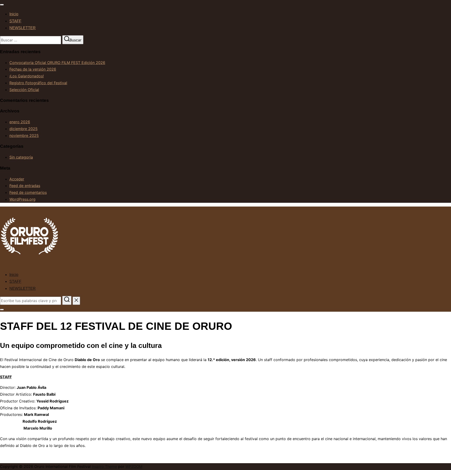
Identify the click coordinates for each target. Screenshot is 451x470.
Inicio (13, 14)
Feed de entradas (24, 185)
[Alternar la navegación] (2, 4)
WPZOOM (133, 466)
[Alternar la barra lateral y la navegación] (2, 309)
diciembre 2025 (23, 128)
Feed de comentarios (28, 192)
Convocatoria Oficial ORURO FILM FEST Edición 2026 (57, 62)
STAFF (15, 21)
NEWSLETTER (22, 28)
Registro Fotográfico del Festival (38, 82)
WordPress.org (22, 199)
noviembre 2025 (24, 135)
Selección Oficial (24, 89)
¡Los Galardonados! (26, 76)
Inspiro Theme (104, 466)
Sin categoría (21, 157)
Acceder (16, 179)
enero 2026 (19, 121)
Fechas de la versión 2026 (32, 69)
